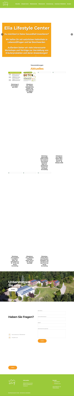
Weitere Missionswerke (28, 383)
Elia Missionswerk (12, 392)
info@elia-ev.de (15, 337)
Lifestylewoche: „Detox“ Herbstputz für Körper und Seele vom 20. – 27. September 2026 (29, 88)
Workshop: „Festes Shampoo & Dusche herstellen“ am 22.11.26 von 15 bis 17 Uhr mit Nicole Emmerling (44, 261)
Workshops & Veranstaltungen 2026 (15, 86)
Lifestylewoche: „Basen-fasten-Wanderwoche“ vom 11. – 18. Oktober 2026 (59, 159)
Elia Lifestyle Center (27, 28)
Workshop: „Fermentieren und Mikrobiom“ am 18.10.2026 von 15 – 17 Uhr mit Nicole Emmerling (15, 261)
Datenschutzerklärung (27, 384)
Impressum (25, 385)
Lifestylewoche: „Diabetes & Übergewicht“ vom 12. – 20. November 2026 (30, 260)
